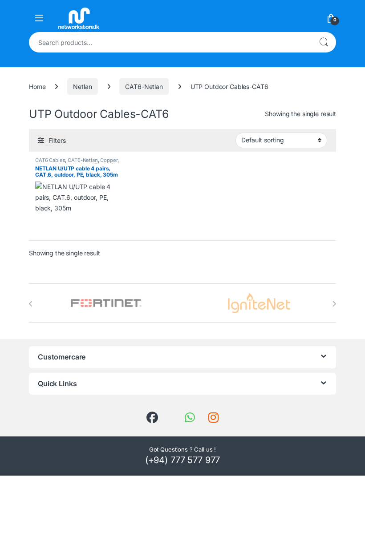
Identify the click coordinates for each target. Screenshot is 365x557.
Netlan (82, 86)
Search (323, 42)
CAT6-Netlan (143, 86)
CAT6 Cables (50, 160)
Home (37, 86)
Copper (108, 160)
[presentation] (31, 304)
